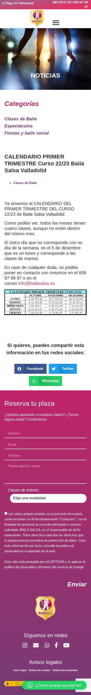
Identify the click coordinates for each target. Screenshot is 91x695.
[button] (56, 22)
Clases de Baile (25, 183)
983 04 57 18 (62, 2)
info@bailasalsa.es (36, 283)
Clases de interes (23, 490)
